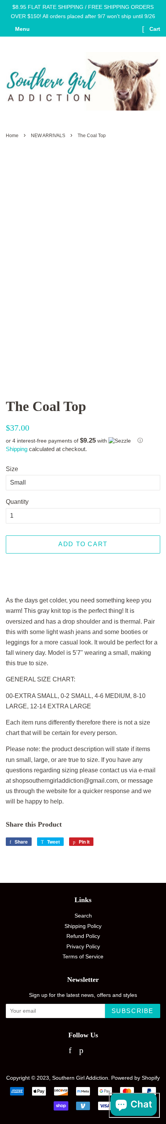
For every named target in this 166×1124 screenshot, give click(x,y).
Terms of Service (83, 957)
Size (12, 469)
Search (83, 916)
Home (12, 135)
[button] (83, 440)
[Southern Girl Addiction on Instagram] (94, 1051)
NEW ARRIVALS (48, 135)
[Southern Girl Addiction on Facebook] (70, 1051)
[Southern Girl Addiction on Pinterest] (81, 1051)
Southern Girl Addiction (80, 1078)
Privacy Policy (83, 947)
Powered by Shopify (135, 1078)
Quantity (17, 501)
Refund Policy (83, 936)
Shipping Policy (83, 926)
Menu (22, 29)
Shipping (16, 449)
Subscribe (133, 1011)
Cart (154, 29)
